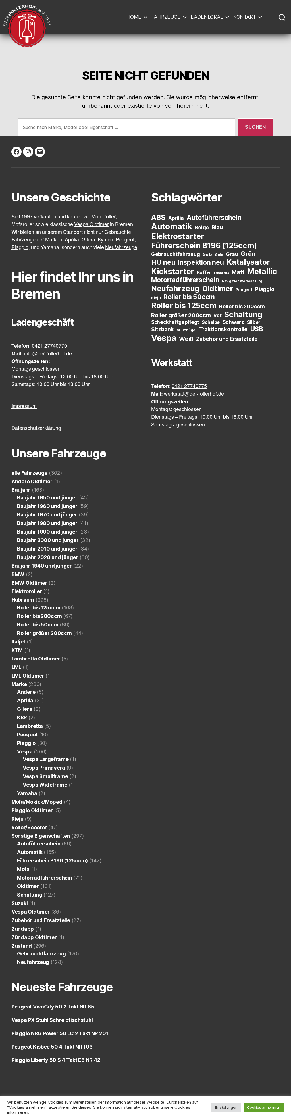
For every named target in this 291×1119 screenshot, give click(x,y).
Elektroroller (26, 591)
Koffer (204, 272)
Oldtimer (28, 886)
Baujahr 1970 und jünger (47, 515)
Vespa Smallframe (45, 776)
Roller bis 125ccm (38, 607)
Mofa (23, 869)
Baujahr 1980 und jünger (47, 523)
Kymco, (106, 240)
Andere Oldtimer (32, 481)
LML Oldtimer (27, 676)
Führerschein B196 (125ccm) (52, 861)
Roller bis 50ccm (38, 625)
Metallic (262, 271)
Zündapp (22, 929)
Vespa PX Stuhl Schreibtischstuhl (52, 1020)
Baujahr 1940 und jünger (41, 566)
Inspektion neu (201, 262)
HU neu (163, 262)
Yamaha (27, 793)
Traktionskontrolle (223, 329)
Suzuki (19, 903)
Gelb (207, 254)
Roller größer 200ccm (44, 633)
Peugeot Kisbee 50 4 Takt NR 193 (52, 1047)
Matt (238, 272)
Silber (253, 322)
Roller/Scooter (29, 827)
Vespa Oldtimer (91, 224)
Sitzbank (162, 329)
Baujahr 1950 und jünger (47, 498)
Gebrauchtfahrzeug (41, 954)
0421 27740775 (189, 386)
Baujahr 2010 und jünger (47, 549)
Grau (232, 254)
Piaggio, (20, 247)
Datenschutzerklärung (36, 428)
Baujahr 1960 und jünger (47, 506)
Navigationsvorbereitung (242, 281)
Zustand (21, 946)
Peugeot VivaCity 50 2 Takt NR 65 (52, 1007)
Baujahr (20, 490)
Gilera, (89, 240)
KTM (17, 650)
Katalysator (248, 262)
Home (133, 17)
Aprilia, (72, 240)
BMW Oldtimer (29, 583)
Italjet (18, 642)
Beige (202, 227)
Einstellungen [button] (226, 1107)
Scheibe (211, 322)
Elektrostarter (177, 236)
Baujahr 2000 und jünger (48, 540)
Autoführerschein (39, 844)
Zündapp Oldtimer (34, 937)
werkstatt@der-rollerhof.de (194, 394)
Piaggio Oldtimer (32, 810)
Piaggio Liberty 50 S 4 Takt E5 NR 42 (55, 1060)
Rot (217, 315)
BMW (17, 574)
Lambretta (30, 726)
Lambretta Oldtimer (35, 659)
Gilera (24, 709)
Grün (248, 253)
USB (256, 329)
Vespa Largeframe (46, 759)
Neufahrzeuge (121, 247)
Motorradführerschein (44, 878)
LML (16, 667)
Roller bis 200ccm (39, 616)
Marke (19, 684)
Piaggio (26, 743)
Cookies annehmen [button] (263, 1107)
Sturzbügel (186, 330)
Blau (217, 227)
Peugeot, (126, 240)
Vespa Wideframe (45, 785)
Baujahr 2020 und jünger (47, 557)
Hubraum (22, 600)
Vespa (25, 752)
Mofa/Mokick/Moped (36, 802)
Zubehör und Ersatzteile (40, 920)
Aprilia (25, 700)
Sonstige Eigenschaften (40, 836)
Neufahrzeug (33, 962)
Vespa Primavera (44, 768)
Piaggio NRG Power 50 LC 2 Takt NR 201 (59, 1033)
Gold (219, 255)
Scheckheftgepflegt (175, 322)
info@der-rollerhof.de (48, 354)
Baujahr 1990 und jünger (47, 532)
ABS (158, 217)
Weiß (186, 338)
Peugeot (27, 734)
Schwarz (233, 322)
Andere (26, 692)
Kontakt (244, 17)
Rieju (17, 819)
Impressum (24, 406)
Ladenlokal (207, 17)
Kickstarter (172, 271)
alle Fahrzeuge (29, 473)
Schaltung (29, 895)
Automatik (30, 852)
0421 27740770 (49, 346)
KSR (22, 717)
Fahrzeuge (166, 17)
